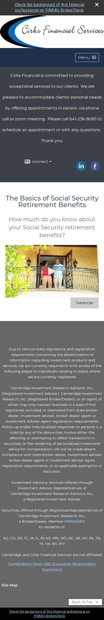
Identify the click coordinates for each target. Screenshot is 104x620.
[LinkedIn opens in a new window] (81, 169)
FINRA (69, 521)
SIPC (81, 521)
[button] (87, 57)
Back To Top (83, 602)
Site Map (10, 585)
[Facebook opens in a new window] (95, 169)
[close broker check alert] (97, 5)
